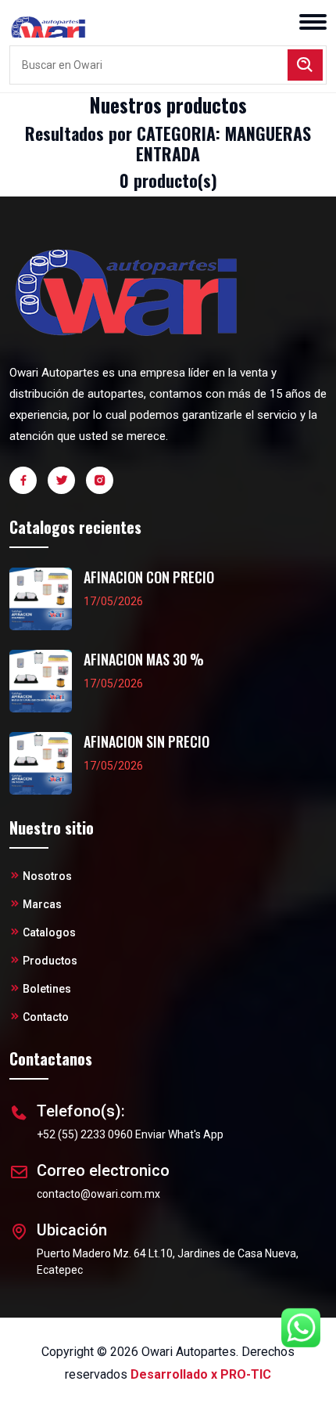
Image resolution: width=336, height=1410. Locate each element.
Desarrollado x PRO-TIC (200, 1374)
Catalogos (49, 932)
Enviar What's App (179, 1134)
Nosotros (47, 876)
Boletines (47, 989)
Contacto (46, 1017)
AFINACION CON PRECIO (149, 577)
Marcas (42, 904)
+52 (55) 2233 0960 (85, 1134)
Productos (50, 960)
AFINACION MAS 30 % (144, 659)
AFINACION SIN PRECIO (146, 742)
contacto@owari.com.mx (98, 1194)
